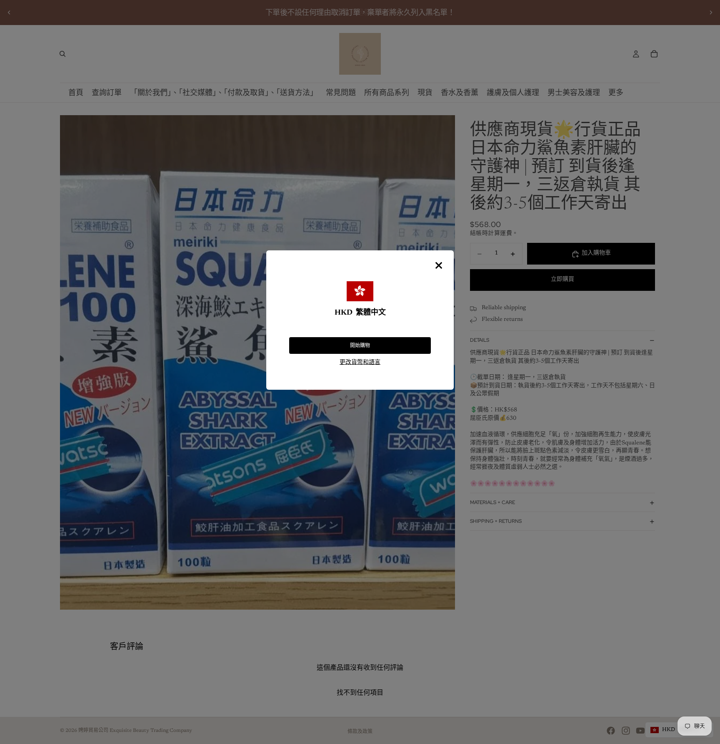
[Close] (439, 265)
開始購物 (360, 345)
